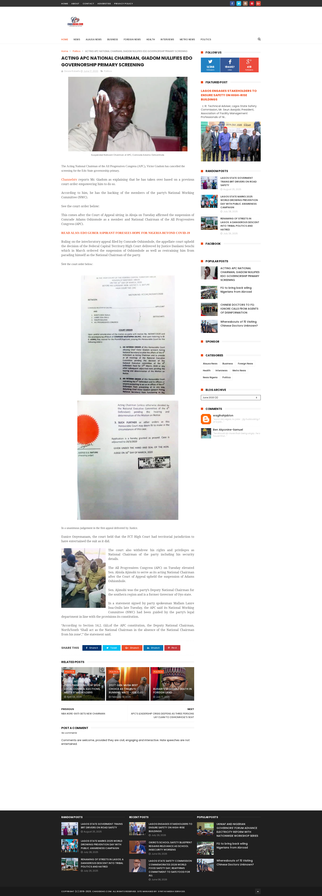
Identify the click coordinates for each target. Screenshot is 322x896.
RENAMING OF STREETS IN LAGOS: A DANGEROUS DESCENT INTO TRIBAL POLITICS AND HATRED (239, 224)
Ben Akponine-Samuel (228, 429)
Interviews (167, 39)
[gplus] (258, 3)
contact (88, 3)
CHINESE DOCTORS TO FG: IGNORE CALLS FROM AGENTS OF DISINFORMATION (239, 308)
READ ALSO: (125, 232)
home (64, 3)
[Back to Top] (258, 891)
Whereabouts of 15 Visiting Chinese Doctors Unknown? (239, 323)
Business (112, 39)
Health (150, 39)
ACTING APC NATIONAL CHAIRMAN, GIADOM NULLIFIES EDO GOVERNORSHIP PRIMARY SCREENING (239, 274)
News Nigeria (210, 377)
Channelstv (69, 179)
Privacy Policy (123, 3)
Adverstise (104, 3)
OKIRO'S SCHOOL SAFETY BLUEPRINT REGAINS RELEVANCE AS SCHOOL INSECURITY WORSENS (170, 846)
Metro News (187, 39)
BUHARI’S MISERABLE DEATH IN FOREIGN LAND (172, 691)
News (77, 39)
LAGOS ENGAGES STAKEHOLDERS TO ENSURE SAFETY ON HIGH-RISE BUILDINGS (229, 95)
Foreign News (132, 39)
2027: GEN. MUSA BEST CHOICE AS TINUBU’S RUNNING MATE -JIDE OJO (126, 688)
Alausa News (94, 39)
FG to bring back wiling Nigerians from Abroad (236, 290)
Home (64, 39)
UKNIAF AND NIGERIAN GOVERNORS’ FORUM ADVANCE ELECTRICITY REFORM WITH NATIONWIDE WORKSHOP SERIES (237, 830)
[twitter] (238, 3)
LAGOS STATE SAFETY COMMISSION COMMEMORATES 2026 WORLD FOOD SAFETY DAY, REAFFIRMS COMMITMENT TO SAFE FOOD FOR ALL (170, 868)
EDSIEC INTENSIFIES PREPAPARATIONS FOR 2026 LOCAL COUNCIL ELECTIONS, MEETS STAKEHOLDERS (82, 687)
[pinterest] (252, 3)
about (75, 3)
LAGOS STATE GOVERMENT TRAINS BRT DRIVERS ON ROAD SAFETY (238, 181)
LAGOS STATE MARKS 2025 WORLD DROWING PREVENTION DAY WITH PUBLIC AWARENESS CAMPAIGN (239, 202)
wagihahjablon (223, 415)
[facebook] (232, 3)
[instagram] (245, 3)
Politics (206, 39)
